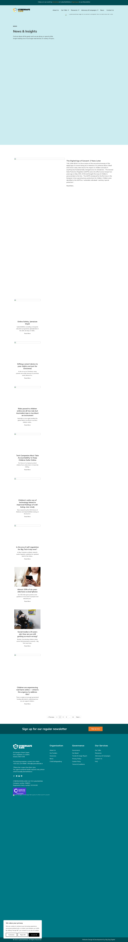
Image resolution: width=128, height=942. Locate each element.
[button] (68, 10)
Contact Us (110, 10)
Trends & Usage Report (79, 756)
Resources (74, 10)
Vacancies (53, 756)
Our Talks (64, 10)
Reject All (22, 935)
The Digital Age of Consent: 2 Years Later (83, 161)
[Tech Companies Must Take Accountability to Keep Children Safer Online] (27, 443)
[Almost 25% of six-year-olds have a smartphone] (27, 577)
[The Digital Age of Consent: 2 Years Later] (39, 223)
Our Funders (53, 753)
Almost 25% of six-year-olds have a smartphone (27, 590)
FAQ (96, 761)
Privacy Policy (76, 758)
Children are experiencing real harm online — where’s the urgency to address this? (27, 690)
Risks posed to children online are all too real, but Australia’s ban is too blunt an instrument (27, 411)
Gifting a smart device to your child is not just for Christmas (27, 366)
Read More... (70, 186)
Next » (78, 717)
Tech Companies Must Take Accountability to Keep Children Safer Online (27, 457)
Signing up (75, 2)
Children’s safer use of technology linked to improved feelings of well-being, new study (27, 503)
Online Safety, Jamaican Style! (27, 322)
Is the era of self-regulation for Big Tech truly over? (27, 548)
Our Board (75, 753)
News (102, 10)
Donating (56, 2)
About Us (56, 10)
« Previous (51, 717)
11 (73, 717)
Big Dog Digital (110, 939)
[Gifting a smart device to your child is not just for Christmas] (27, 351)
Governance (76, 750)
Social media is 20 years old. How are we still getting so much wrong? (27, 634)
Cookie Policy (76, 761)
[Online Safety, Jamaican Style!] (27, 309)
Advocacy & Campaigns (89, 10)
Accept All (34, 935)
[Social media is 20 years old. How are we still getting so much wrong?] (27, 619)
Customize (11, 935)
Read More (27, 333)
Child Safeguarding (56, 761)
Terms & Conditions (78, 764)
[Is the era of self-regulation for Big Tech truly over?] (27, 534)
